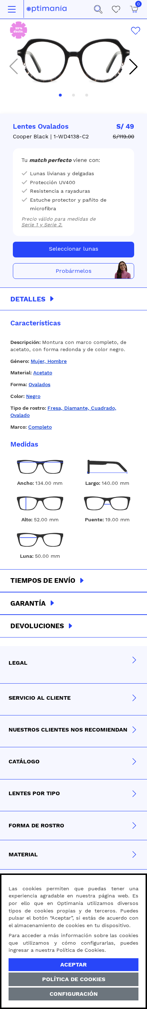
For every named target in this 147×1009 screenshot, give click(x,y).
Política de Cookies (73, 979)
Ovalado (20, 415)
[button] (98, 9)
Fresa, (55, 408)
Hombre (57, 361)
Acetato (42, 372)
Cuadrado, (103, 408)
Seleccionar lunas (73, 248)
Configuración (74, 993)
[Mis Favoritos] (116, 9)
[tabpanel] (73, 440)
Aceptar (73, 964)
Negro (33, 396)
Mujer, (39, 361)
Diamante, (77, 408)
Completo (40, 427)
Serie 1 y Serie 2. (41, 224)
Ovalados (39, 384)
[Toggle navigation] (11, 9)
